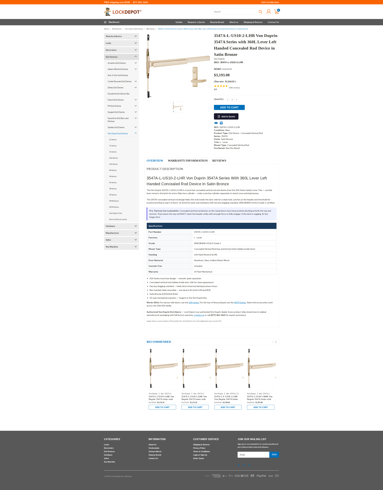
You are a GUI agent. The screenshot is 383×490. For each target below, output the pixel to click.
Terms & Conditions (201, 452)
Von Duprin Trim (115, 213)
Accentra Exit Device (117, 63)
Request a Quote (196, 22)
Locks (108, 43)
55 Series (113, 152)
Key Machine (112, 247)
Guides (179, 22)
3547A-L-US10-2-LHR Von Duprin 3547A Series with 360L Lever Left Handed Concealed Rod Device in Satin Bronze (203, 29)
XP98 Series (114, 201)
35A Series (150, 29)
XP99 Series (114, 207)
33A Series (113, 158)
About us (233, 22)
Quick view (169, 368)
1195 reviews (234, 87)
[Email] (216, 122)
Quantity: (219, 99)
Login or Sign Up (200, 455)
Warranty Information (188, 160)
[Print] (221, 122)
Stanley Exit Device (116, 127)
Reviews (219, 160)
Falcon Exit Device (116, 100)
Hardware (110, 226)
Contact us (199, 315)
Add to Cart (162, 407)
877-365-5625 (140, 2)
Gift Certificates (270, 2)
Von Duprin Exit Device (134, 29)
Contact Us (273, 22)
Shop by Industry (114, 36)
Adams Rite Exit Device (118, 69)
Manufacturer (112, 233)
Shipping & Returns (253, 22)
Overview (155, 160)
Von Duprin (219, 58)
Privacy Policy (199, 448)
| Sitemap (128, 476)
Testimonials (154, 448)
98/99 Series (240, 302)
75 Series (113, 146)
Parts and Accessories (118, 219)
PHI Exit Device (114, 106)
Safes (108, 240)
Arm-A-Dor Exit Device (118, 75)
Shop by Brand (217, 22)
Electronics (111, 50)
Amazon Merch (155, 452)
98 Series (113, 188)
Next (276, 342)
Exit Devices (117, 29)
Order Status (198, 458)
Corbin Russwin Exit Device (119, 81)
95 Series (113, 182)
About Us (152, 445)
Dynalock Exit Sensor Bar (119, 93)
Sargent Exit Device (116, 112)
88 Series (113, 170)
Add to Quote (228, 116)
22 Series (113, 139)
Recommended (159, 341)
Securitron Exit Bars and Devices (118, 119)
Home (106, 29)
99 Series (113, 195)
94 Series (113, 176)
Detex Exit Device (115, 87)
